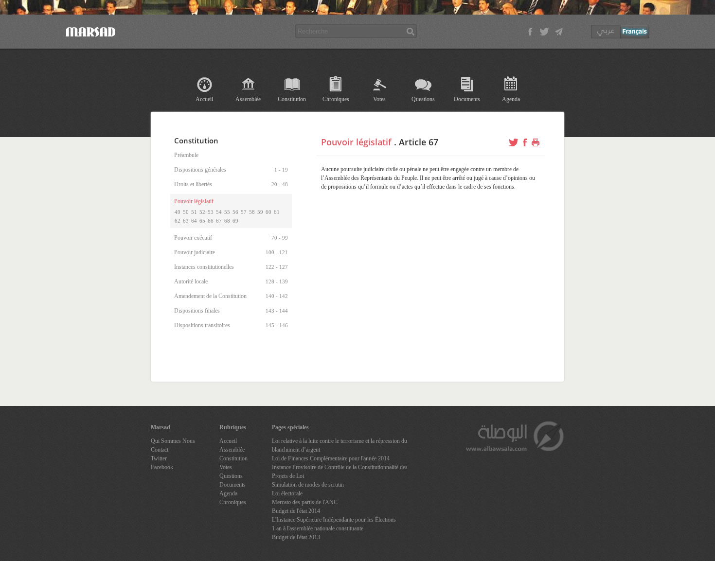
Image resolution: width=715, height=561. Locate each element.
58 (252, 212)
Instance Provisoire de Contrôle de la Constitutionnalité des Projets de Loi (340, 471)
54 (219, 212)
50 (186, 212)
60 (268, 212)
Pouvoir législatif (356, 142)
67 (219, 221)
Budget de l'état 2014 (296, 511)
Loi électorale (287, 493)
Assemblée (248, 99)
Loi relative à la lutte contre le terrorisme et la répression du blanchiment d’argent (339, 445)
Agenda (511, 99)
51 (194, 212)
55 (227, 212)
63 (186, 221)
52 (202, 212)
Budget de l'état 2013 (296, 537)
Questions (423, 99)
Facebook (162, 467)
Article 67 (418, 142)
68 (227, 221)
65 (202, 221)
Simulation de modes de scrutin (308, 484)
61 (277, 212)
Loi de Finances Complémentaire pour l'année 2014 (331, 458)
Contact (159, 449)
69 (235, 221)
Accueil (204, 99)
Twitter (159, 458)
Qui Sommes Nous (173, 441)
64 (194, 221)
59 (260, 212)
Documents (467, 99)
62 (177, 221)
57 (244, 212)
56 (235, 212)
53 (211, 212)
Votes (379, 99)
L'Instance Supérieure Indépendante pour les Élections (334, 519)
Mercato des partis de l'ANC (305, 502)
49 (177, 212)
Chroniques (335, 99)
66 (211, 221)
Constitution (292, 99)
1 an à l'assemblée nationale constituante (317, 528)
